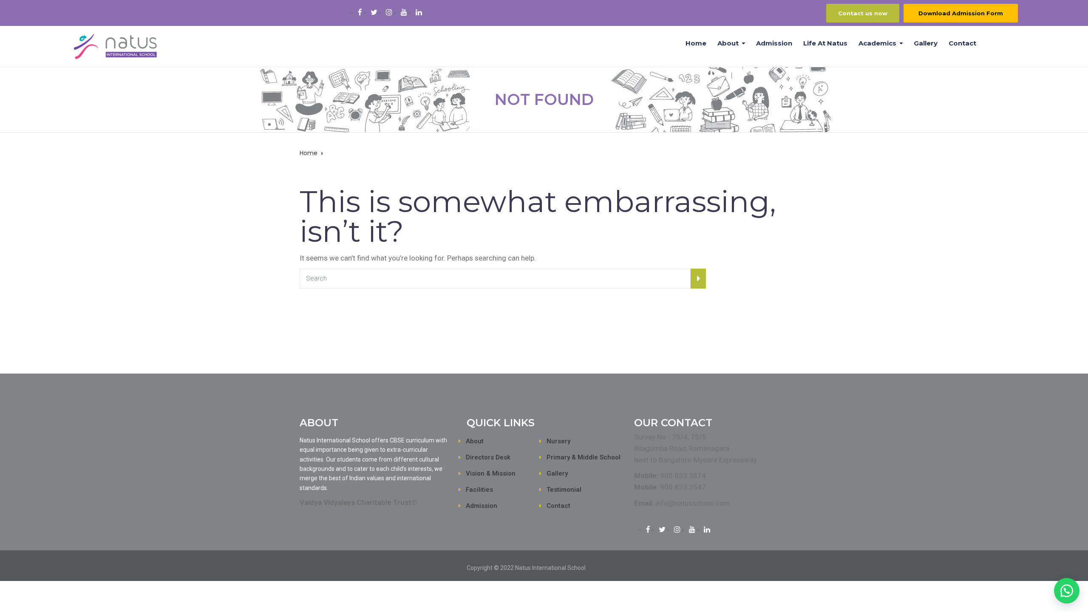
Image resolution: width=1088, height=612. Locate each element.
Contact (962, 43)
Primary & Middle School (583, 457)
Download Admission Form (960, 13)
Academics (877, 43)
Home (696, 43)
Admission (774, 43)
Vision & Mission (491, 473)
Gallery (926, 43)
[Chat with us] (1067, 591)
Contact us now (862, 13)
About (728, 43)
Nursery (558, 441)
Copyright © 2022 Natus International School (526, 567)
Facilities (479, 489)
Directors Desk (488, 457)
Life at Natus (825, 43)
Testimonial (564, 489)
